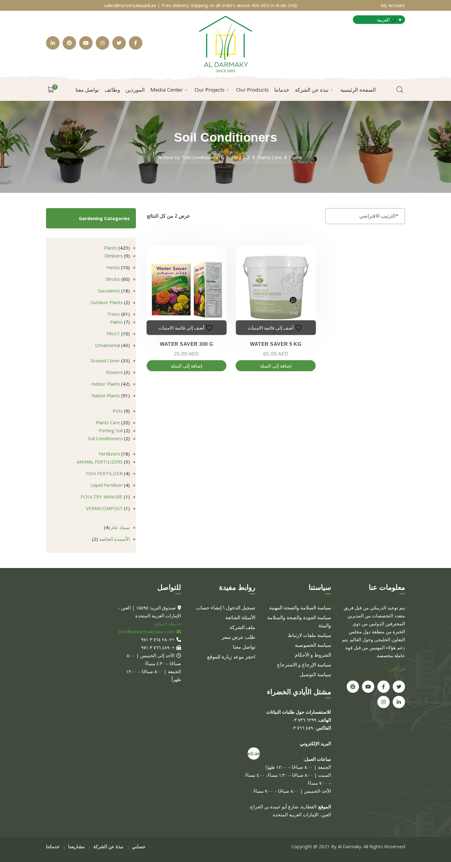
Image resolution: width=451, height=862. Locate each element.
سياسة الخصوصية (313, 645)
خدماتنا (53, 846)
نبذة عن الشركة (108, 846)
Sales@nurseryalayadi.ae (254, 753)
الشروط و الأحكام (313, 654)
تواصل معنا (244, 646)
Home (296, 157)
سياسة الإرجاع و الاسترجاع (304, 664)
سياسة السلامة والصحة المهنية (300, 607)
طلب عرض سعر (238, 637)
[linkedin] (399, 702)
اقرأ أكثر (397, 669)
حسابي (138, 846)
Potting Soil (238, 157)
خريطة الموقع (168, 623)
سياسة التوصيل (315, 674)
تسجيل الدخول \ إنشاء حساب (225, 607)
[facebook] (383, 687)
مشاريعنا (76, 846)
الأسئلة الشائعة (240, 617)
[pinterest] (353, 687)
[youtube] (368, 687)
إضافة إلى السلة (186, 366)
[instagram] (383, 702)
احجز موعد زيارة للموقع (231, 656)
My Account (393, 5)
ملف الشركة (242, 627)
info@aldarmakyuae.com (146, 631)
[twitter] (399, 687)
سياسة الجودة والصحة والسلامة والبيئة (299, 621)
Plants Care (269, 157)
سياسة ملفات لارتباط (309, 635)
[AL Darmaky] (225, 42)
